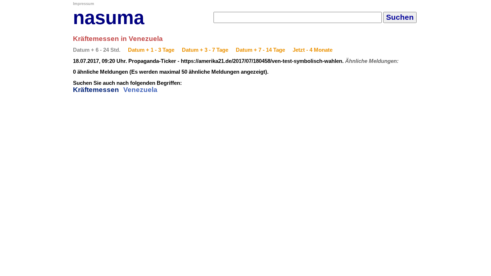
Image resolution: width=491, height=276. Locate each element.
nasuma (108, 17)
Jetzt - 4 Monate (312, 50)
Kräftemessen (96, 89)
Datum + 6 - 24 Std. (96, 50)
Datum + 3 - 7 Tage (205, 50)
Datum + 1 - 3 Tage (151, 50)
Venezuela (140, 89)
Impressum (83, 3)
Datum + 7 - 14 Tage (260, 50)
